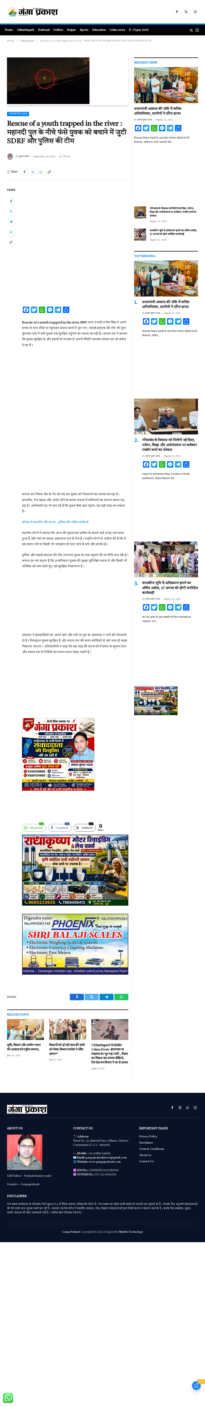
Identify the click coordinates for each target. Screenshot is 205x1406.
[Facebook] (11, 201)
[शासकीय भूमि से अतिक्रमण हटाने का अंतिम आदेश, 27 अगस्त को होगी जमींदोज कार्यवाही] (140, 234)
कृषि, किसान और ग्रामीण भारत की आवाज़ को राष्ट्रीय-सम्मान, (23, 1047)
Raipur (71, 30)
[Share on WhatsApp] (40, 171)
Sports (84, 30)
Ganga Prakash (71, 1232)
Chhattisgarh (25, 30)
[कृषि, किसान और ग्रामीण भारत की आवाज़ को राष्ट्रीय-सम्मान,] (25, 1029)
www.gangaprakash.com (105, 1161)
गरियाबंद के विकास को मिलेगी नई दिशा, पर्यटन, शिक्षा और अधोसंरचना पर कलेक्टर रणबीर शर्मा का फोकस (173, 212)
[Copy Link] (49, 171)
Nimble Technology (131, 1232)
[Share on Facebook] (24, 171)
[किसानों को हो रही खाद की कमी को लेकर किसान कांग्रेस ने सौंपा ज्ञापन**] (67, 1029)
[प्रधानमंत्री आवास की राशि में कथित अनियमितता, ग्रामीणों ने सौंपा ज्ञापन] (166, 85)
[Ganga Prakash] (45, 11)
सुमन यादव (24, 156)
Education (99, 30)
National (44, 30)
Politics (58, 30)
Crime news (117, 30)
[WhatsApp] (11, 232)
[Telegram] (11, 222)
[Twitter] (11, 211)
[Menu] (197, 30)
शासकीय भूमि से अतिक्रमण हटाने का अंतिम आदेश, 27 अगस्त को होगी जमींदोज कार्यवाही (173, 232)
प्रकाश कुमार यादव (144, 120)
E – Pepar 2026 (139, 30)
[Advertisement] (75, 217)
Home (9, 30)
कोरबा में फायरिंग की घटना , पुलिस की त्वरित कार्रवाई (55, 522)
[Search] (191, 30)
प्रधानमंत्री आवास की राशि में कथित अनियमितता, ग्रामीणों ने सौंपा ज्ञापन (157, 111)
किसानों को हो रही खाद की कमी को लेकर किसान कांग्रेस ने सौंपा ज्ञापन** (67, 1050)
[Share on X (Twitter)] (32, 171)
